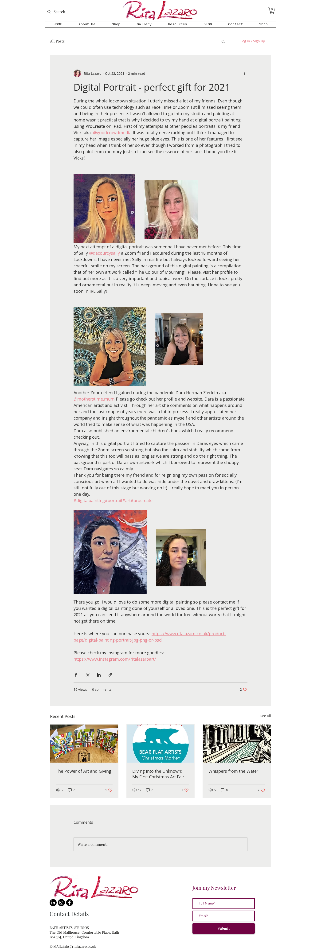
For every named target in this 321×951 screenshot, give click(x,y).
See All (265, 715)
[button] (272, 11)
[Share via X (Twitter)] (87, 675)
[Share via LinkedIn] (99, 675)
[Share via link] (110, 675)
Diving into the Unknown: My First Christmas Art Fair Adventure (158, 774)
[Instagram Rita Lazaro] (61, 902)
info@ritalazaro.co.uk (79, 946)
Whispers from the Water (233, 771)
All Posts (57, 41)
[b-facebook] (69, 902)
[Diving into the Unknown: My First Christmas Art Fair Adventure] (161, 744)
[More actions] (244, 73)
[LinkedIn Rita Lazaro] (53, 902)
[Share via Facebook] (76, 675)
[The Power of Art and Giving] (84, 744)
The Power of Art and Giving (83, 771)
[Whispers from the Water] (237, 744)
